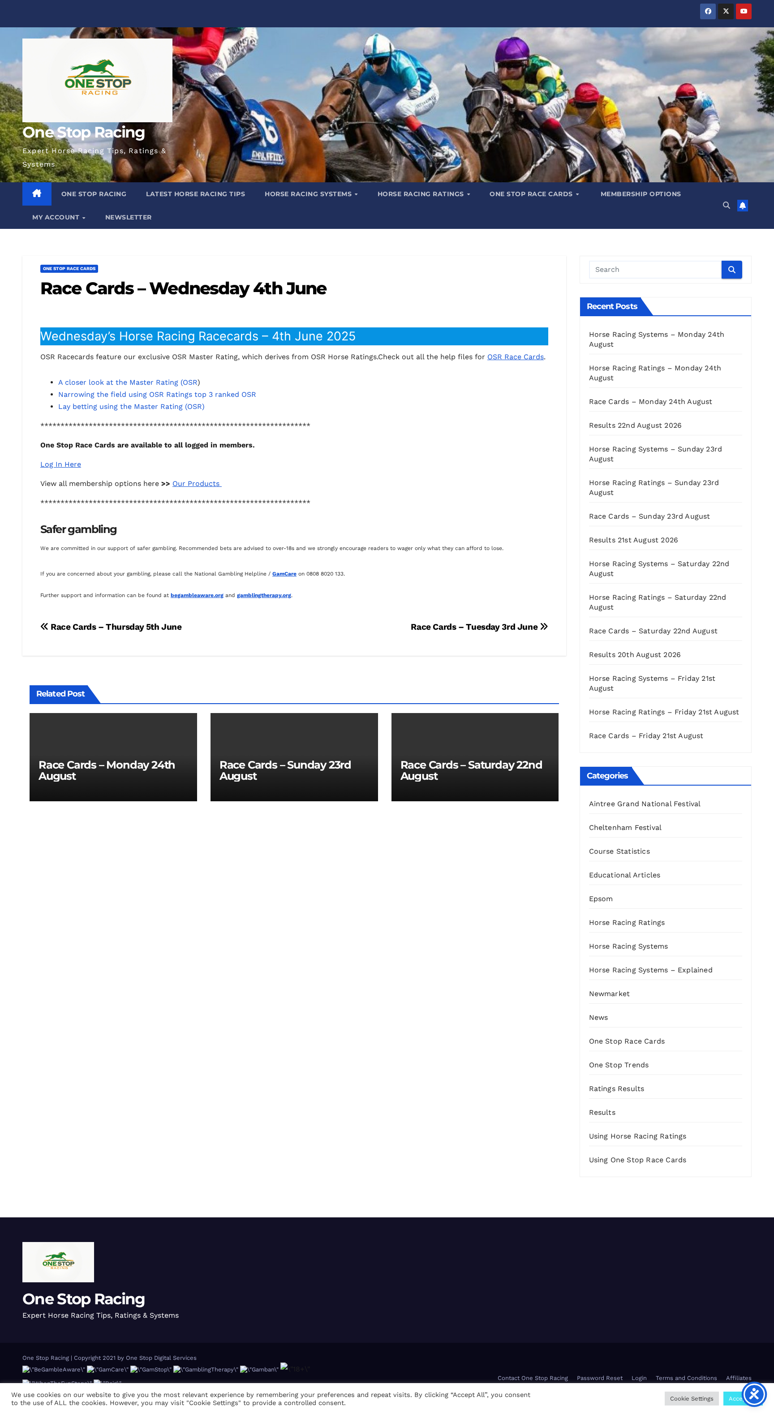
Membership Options (639, 194)
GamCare (284, 574)
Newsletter (128, 217)
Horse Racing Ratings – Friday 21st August (664, 712)
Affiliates (739, 1378)
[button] (726, 205)
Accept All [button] (743, 1398)
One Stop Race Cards (532, 194)
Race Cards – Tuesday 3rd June (475, 627)
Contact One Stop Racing (533, 1378)
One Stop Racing (83, 132)
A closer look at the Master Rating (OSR (128, 382)
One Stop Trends (619, 1065)
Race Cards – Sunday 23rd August (285, 770)
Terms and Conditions (686, 1378)
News (598, 1017)
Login (639, 1378)
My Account (57, 217)
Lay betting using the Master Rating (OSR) (131, 406)
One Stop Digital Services (161, 1357)
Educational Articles (625, 875)
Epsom (601, 898)
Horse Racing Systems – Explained (651, 970)
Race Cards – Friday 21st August (646, 735)
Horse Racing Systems (309, 194)
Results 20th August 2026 (635, 654)
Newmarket (609, 993)
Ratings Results (617, 1088)
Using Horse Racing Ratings (638, 1136)
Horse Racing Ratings (422, 194)
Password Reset (600, 1378)
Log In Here (60, 464)
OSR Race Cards (515, 356)
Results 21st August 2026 (634, 540)
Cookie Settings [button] (692, 1398)
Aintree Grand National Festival (645, 803)
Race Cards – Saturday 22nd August (471, 770)
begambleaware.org (197, 595)
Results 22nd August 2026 (635, 425)
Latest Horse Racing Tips (195, 194)
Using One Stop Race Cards (638, 1160)
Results (602, 1112)
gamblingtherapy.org (264, 595)
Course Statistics (619, 851)
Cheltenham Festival (625, 827)
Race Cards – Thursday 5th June (115, 627)
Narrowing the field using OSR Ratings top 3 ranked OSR (157, 394)
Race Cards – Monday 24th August (107, 770)
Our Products (197, 483)
